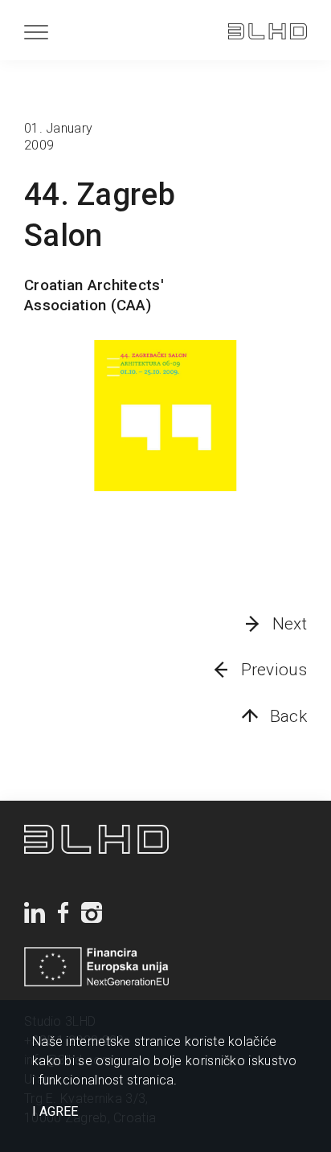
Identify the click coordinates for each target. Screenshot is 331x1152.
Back (288, 716)
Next (289, 623)
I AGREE (55, 1112)
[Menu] (36, 31)
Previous (274, 669)
